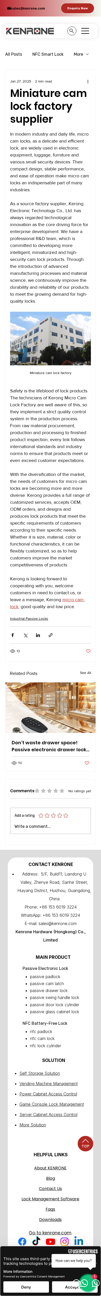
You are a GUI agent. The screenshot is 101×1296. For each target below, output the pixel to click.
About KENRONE (50, 1168)
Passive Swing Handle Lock (54, 997)
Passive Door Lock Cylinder (54, 1004)
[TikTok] (36, 1241)
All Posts (13, 54)
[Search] (71, 31)
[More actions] (88, 81)
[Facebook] (22, 1241)
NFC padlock (41, 1031)
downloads (50, 1220)
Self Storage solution (39, 1073)
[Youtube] (50, 1241)
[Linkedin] (78, 1241)
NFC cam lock (42, 1038)
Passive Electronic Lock (45, 968)
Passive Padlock (45, 976)
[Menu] (85, 31)
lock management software (50, 1199)
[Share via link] (50, 635)
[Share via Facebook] (12, 635)
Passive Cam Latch (47, 983)
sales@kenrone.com (28, 8)
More (78, 54)
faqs (50, 1209)
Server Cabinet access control (48, 1114)
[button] (77, 8)
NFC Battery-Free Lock (45, 1023)
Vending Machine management (48, 1083)
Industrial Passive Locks (29, 618)
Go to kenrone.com (50, 1233)
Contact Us (50, 1189)
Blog (50, 1178)
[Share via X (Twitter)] (25, 635)
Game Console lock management (51, 1104)
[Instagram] (64, 1241)
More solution (32, 1124)
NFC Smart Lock (47, 54)
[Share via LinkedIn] (37, 635)
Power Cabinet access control (48, 1093)
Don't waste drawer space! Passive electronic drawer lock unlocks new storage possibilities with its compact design (49, 746)
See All (85, 673)
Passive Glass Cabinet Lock (54, 1011)
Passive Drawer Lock (49, 990)
